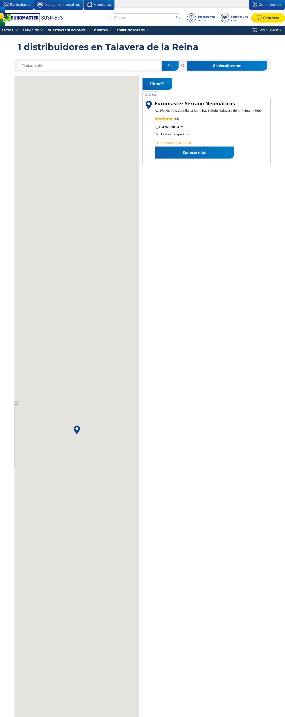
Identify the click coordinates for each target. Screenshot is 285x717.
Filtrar (155, 83)
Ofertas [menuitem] (101, 30)
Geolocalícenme (227, 65)
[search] (179, 18)
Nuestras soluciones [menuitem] (67, 30)
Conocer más (194, 152)
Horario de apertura (174, 134)
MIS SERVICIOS (270, 30)
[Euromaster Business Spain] (31, 18)
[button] (76, 430)
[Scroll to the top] (273, 708)
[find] (170, 66)
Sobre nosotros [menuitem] (131, 30)
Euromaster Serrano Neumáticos (195, 103)
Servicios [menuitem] (31, 30)
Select (152, 94)
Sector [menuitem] (8, 30)
